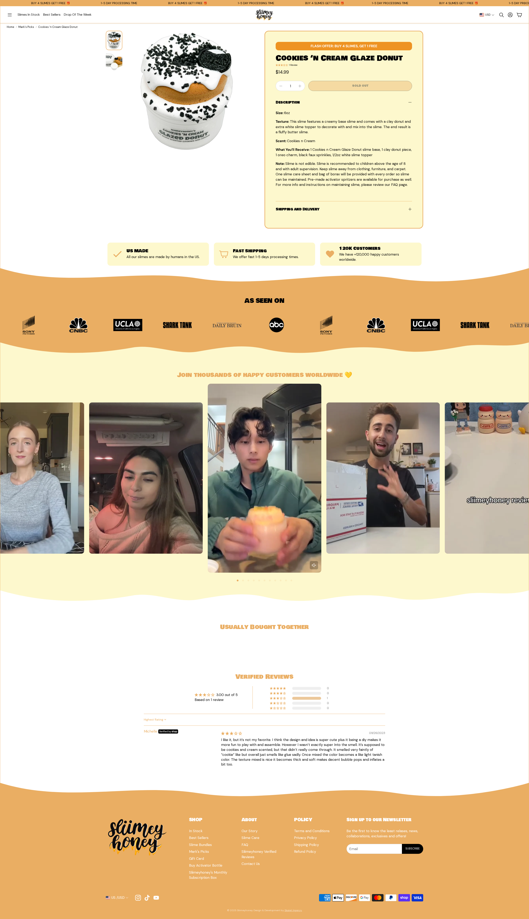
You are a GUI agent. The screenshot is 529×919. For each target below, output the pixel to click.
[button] (10, 15)
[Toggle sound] (314, 565)
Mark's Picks (26, 27)
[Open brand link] (45, 325)
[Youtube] (156, 898)
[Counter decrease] (281, 86)
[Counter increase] (300, 86)
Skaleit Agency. (293, 910)
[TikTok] (147, 898)
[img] (231, 733)
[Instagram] (138, 898)
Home (10, 27)
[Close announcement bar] (525, 3)
